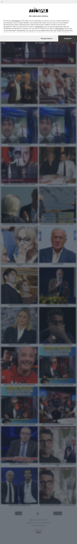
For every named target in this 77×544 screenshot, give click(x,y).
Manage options (46, 38)
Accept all (67, 38)
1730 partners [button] (15, 21)
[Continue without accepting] (2, 2)
